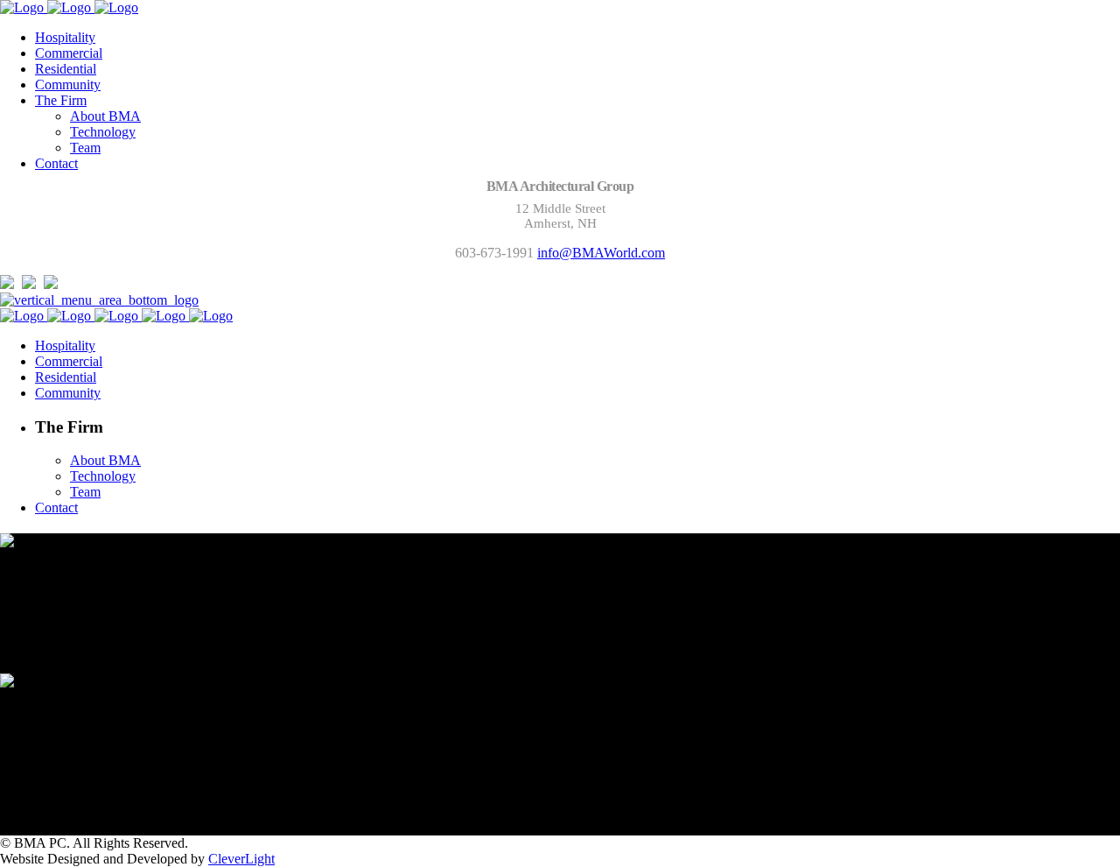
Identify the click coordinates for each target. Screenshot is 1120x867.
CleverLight (241, 858)
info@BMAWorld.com (601, 252)
